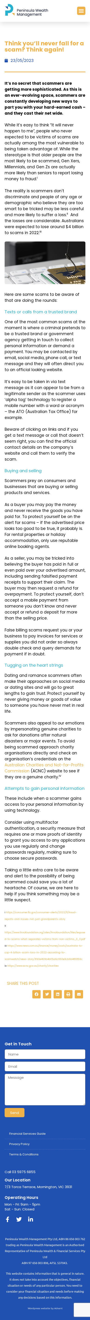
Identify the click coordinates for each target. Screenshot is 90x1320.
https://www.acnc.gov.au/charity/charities (33, 966)
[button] (81, 11)
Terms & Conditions (24, 1154)
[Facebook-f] (7, 1219)
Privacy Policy (19, 1144)
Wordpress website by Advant (45, 1308)
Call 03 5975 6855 (20, 1171)
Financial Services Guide (27, 1133)
